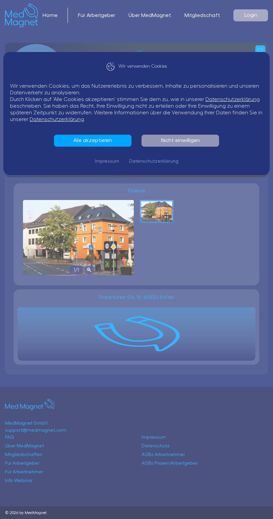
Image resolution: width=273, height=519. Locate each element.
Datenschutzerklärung (232, 99)
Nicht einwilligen (180, 140)
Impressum (107, 161)
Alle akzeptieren (92, 140)
